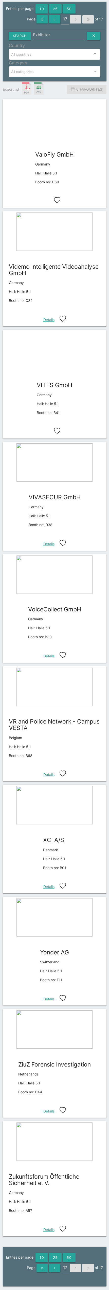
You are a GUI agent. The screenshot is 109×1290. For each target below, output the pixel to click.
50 (69, 9)
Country (17, 45)
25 (55, 9)
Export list (11, 89)
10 (42, 9)
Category (18, 62)
